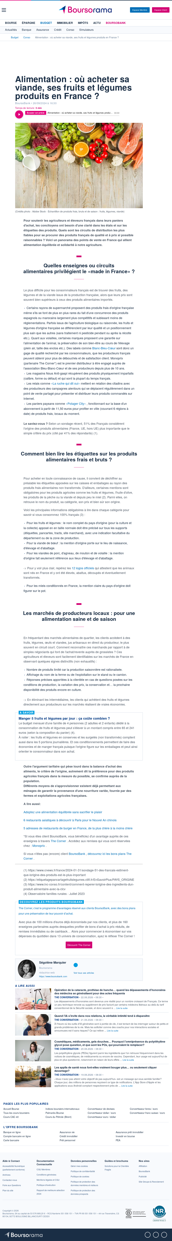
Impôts (83, 23)
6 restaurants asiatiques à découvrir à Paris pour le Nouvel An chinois (70, 820)
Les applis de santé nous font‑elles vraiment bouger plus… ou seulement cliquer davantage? (105, 1069)
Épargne (28, 23)
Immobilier (65, 23)
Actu (97, 23)
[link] (6, 1174)
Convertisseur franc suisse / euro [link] (147, 1112)
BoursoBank (116, 23)
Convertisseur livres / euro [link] (144, 1108)
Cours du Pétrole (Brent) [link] (59, 1117)
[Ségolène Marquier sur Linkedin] (76, 965)
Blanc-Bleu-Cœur (104, 348)
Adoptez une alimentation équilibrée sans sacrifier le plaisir (63, 812)
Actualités (11, 30)
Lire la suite (121, 1008)
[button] (4, 10)
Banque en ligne (12, 1132)
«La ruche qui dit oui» (66, 383)
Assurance (42, 30)
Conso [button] (70, 30)
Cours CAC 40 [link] (11, 1117)
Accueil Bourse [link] (11, 1108)
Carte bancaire (11, 1140)
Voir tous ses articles (84, 972)
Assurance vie (67, 1132)
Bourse (11, 23)
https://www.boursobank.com (53, 976)
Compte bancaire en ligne (17, 1136)
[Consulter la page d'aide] (126, 10)
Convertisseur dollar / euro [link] (102, 1112)
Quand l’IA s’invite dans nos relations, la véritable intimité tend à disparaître (102, 1016)
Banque (26, 30)
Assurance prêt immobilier (129, 1132)
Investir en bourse (125, 1136)
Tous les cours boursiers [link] (16, 1112)
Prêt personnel (67, 1140)
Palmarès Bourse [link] (55, 1112)
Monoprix (39, 845)
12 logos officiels (83, 568)
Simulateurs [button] (86, 30)
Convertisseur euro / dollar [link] (102, 1117)
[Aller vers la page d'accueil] (86, 10)
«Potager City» (76, 403)
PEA (118, 1140)
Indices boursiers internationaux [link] (62, 1108)
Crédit (57, 30)
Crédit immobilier (69, 1136)
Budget (46, 23)
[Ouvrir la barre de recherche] (122, 10)
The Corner (59, 841)
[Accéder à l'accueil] (4, 37)
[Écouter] (19, 114)
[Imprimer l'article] (6, 98)
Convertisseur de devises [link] (101, 1108)
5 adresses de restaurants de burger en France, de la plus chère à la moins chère (78, 828)
